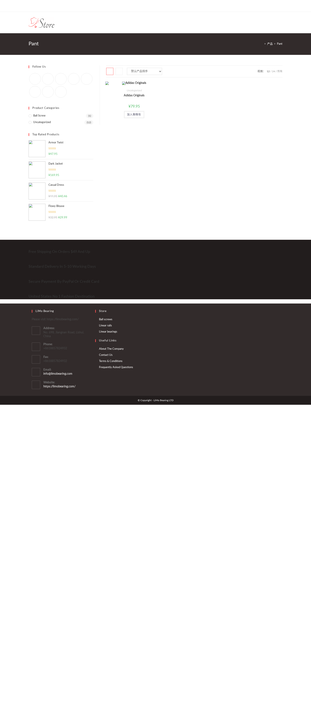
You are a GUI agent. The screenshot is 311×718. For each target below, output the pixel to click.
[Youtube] (54, 6)
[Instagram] (44, 6)
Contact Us (106, 355)
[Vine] (58, 6)
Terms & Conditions (110, 361)
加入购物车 (134, 114)
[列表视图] (119, 71)
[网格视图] (109, 71)
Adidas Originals (134, 95)
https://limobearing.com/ (59, 386)
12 (268, 71)
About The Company (111, 349)
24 (273, 71)
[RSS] (63, 6)
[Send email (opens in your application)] (68, 6)
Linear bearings (108, 331)
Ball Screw (39, 115)
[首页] (262, 44)
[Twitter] (30, 6)
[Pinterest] (39, 6)
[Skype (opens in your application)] (49, 6)
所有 (279, 71)
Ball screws (105, 319)
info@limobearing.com (57, 373)
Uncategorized (134, 90)
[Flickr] (86, 79)
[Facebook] (34, 6)
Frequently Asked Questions (116, 367)
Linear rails (105, 325)
